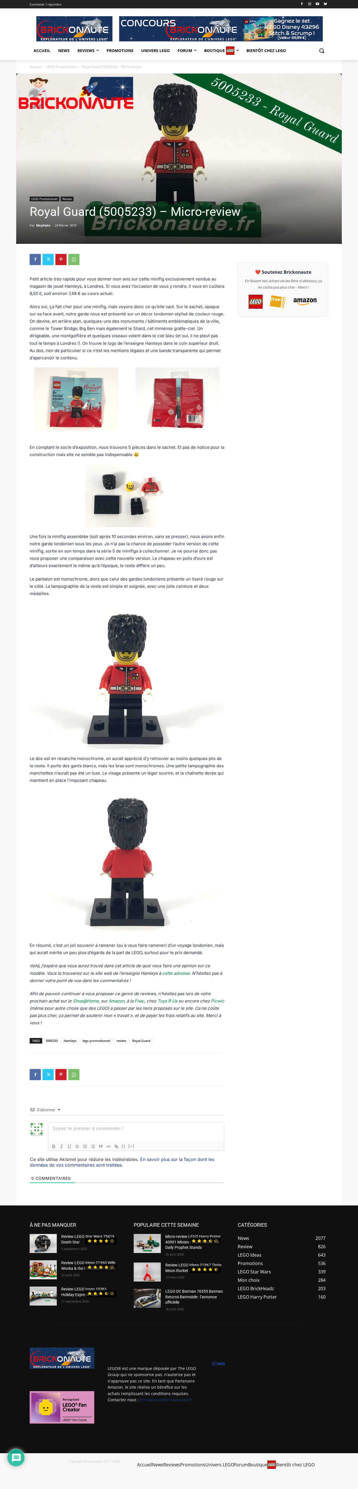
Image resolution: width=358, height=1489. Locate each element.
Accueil (35, 66)
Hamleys (70, 1041)
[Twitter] (48, 259)
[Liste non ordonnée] (93, 1146)
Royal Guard (141, 1041)
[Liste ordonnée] (85, 1146)
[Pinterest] (61, 259)
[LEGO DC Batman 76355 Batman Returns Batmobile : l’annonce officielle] (147, 1298)
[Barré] (77, 1146)
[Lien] (116, 1146)
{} (124, 1146)
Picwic (217, 1001)
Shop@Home (86, 1001)
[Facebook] (302, 4)
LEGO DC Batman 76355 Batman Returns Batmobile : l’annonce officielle (194, 1296)
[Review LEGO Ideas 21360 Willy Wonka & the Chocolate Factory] (43, 1269)
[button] (321, 50)
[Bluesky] (325, 4)
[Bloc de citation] (101, 1146)
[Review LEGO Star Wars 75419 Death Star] (43, 1243)
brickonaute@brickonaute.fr (166, 1399)
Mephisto (43, 225)
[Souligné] (69, 1146)
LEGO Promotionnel (61, 66)
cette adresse (176, 973)
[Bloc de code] (108, 1146)
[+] (131, 1146)
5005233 (52, 1041)
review (121, 1041)
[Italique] (61, 1146)
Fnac (139, 1001)
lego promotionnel (96, 1041)
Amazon (116, 1001)
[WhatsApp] (73, 259)
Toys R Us (167, 1001)
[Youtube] (317, 4)
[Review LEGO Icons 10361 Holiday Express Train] (43, 1296)
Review (67, 199)
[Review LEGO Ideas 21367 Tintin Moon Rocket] (147, 1272)
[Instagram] (310, 4)
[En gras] (54, 1146)
